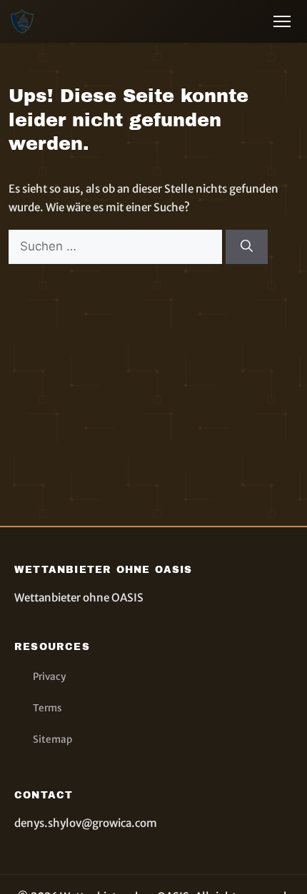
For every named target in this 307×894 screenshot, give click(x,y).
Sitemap (52, 739)
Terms (47, 708)
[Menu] (282, 21)
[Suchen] (247, 247)
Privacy (49, 677)
